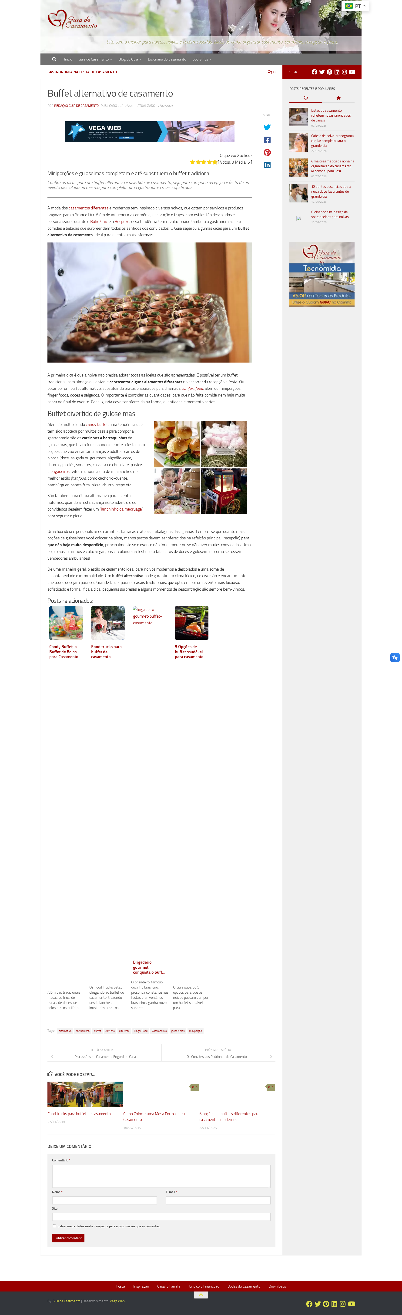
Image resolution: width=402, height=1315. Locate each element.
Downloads (277, 1286)
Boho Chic (99, 221)
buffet (97, 1030)
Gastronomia (159, 1030)
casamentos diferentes (88, 208)
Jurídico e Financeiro (204, 1286)
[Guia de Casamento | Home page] (72, 19)
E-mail (171, 1192)
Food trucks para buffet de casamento (79, 1113)
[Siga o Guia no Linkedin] (337, 72)
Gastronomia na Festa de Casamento (82, 72)
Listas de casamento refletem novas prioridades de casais (331, 115)
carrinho (110, 1030)
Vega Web (117, 1301)
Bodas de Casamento (244, 1286)
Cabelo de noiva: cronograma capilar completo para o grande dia (332, 141)
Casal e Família (168, 1286)
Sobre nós (200, 59)
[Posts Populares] (338, 98)
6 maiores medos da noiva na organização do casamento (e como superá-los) (332, 166)
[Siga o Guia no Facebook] (314, 72)
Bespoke (122, 221)
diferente (124, 1030)
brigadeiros (60, 471)
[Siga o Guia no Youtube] (352, 72)
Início (68, 59)
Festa (120, 1286)
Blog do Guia (128, 59)
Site (54, 1209)
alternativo (65, 1030)
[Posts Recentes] (305, 98)
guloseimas (178, 1030)
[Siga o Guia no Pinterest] (329, 72)
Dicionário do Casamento (167, 59)
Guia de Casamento (94, 59)
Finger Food (140, 1030)
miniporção (195, 1030)
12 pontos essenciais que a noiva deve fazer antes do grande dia (331, 191)
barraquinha (83, 1030)
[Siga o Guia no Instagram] (344, 72)
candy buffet (97, 424)
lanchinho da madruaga (121, 509)
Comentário (61, 1160)
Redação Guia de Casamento (76, 106)
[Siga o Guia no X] (322, 72)
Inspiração (141, 1286)
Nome (57, 1192)
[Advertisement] (322, 390)
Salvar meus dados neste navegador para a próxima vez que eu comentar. (109, 1226)
